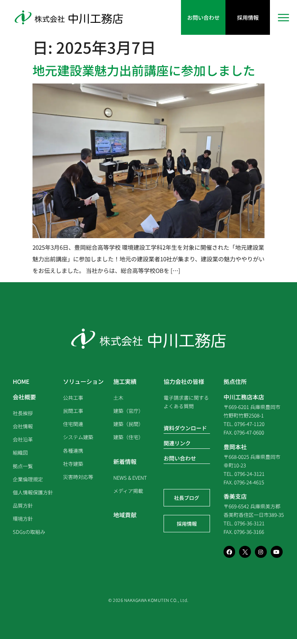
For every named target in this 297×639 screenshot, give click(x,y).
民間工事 (73, 410)
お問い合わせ (180, 458)
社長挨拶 (23, 413)
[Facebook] (230, 552)
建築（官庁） (128, 410)
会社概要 (24, 397)
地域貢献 (125, 515)
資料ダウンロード (185, 428)
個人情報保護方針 (33, 492)
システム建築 (78, 437)
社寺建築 (73, 463)
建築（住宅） (128, 437)
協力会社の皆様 (184, 381)
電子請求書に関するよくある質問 (186, 402)
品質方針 (23, 505)
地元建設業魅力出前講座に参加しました (143, 70)
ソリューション (83, 381)
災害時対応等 (78, 477)
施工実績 (125, 381)
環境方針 (23, 518)
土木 (118, 397)
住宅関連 (73, 424)
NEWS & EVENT (130, 477)
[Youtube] (277, 552)
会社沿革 (23, 439)
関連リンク (177, 443)
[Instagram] (261, 552)
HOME (21, 381)
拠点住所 (235, 381)
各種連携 (73, 450)
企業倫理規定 (28, 479)
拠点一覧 (23, 466)
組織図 (20, 452)
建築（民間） (128, 424)
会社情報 (23, 426)
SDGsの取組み (29, 531)
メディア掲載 (128, 490)
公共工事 (73, 397)
